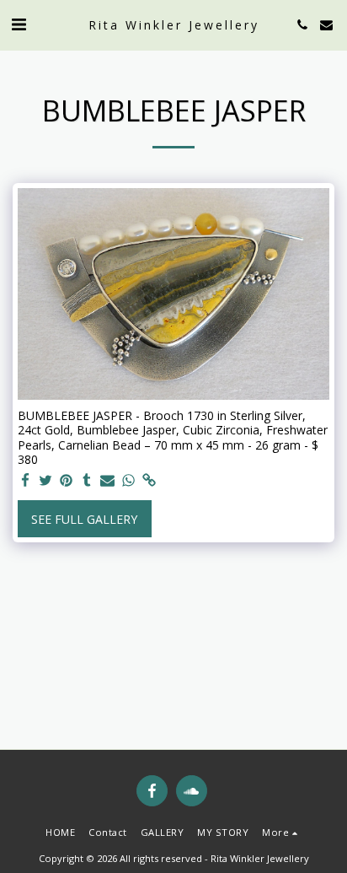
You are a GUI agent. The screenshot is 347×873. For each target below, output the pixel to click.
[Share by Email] (107, 480)
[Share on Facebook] (25, 480)
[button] (18, 24)
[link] (149, 480)
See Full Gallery (84, 519)
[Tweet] (46, 480)
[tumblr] (87, 480)
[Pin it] (66, 480)
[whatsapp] (128, 480)
